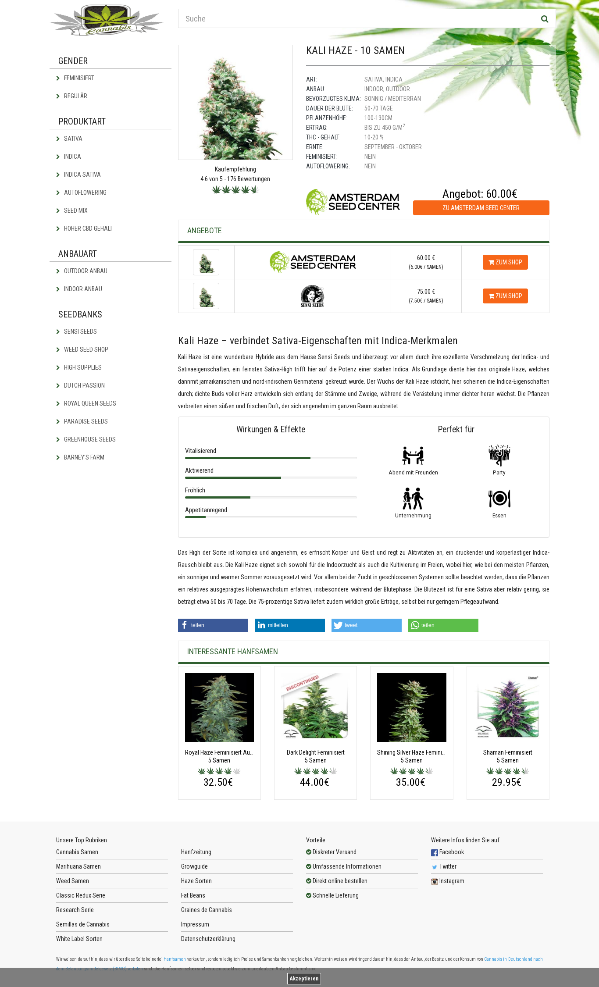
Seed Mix (75, 210)
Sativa (72, 138)
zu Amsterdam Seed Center (481, 207)
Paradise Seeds (85, 421)
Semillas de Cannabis (83, 924)
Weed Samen (72, 880)
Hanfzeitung (196, 851)
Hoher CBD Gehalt (88, 228)
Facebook (451, 851)
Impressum (195, 924)
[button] (213, 625)
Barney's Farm (83, 457)
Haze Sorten (196, 880)
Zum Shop (508, 262)
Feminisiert (78, 78)
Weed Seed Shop (85, 349)
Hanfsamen (175, 959)
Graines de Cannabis (206, 909)
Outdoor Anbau (85, 270)
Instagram (451, 880)
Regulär (75, 96)
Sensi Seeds (80, 331)
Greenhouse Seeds (89, 439)
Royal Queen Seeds (89, 403)
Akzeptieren (304, 979)
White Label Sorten (79, 938)
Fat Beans (193, 895)
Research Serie (75, 909)
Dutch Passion (84, 385)
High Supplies (82, 367)
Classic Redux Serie (80, 895)
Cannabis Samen (77, 851)
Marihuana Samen (78, 866)
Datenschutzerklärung (208, 938)
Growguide (194, 866)
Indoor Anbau (82, 288)
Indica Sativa (82, 174)
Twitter (447, 866)
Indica (72, 156)
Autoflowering (85, 192)
